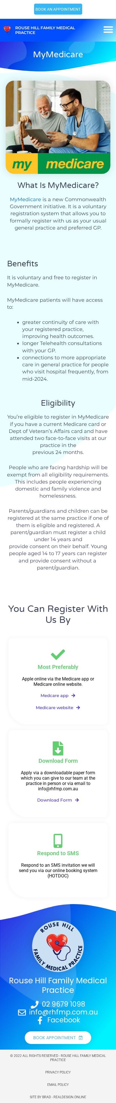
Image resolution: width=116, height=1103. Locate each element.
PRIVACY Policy (58, 1072)
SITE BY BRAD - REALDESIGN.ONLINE (58, 1097)
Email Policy (58, 1085)
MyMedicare (25, 199)
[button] (108, 29)
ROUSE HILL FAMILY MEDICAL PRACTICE (45, 30)
